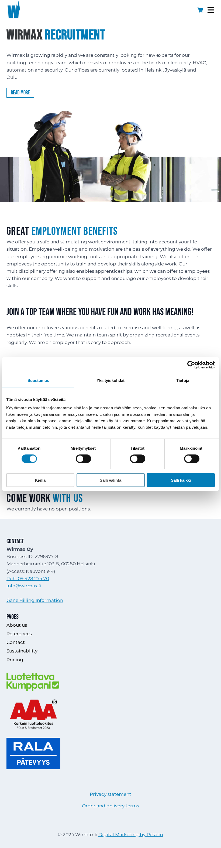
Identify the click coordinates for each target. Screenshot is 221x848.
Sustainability (21, 651)
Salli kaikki (181, 480)
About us (16, 625)
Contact (15, 642)
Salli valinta (110, 480)
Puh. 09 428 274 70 (27, 578)
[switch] (83, 458)
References (19, 633)
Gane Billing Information (34, 600)
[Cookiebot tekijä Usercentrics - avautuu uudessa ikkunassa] (191, 365)
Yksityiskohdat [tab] (110, 380)
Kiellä (40, 480)
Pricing (14, 659)
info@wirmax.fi (23, 585)
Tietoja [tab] (182, 380)
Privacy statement (110, 794)
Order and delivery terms (110, 805)
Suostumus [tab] (38, 380)
